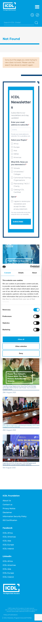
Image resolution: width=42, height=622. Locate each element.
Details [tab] (21, 273)
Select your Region (19, 140)
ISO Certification (10, 520)
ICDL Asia (7, 541)
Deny (21, 353)
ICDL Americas (9, 537)
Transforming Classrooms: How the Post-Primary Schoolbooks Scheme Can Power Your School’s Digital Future (19, 387)
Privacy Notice (9, 509)
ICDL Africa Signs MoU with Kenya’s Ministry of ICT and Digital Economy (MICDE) (21, 426)
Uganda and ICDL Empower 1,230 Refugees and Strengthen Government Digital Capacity (19, 464)
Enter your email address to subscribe (19, 123)
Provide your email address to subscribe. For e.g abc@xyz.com (20, 135)
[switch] (36, 316)
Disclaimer (7, 512)
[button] (32, 15)
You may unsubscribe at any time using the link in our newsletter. (20, 213)
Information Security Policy (14, 516)
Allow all (21, 339)
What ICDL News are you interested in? (19, 163)
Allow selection (21, 346)
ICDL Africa (8, 533)
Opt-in (13, 197)
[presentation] (21, 258)
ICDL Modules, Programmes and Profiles (18, 618)
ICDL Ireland (8, 549)
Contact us (7, 505)
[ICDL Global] (9, 6)
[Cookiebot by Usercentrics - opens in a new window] (30, 266)
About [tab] (34, 273)
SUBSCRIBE (18, 222)
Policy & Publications (10, 615)
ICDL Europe (8, 545)
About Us (7, 501)
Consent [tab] (7, 273)
